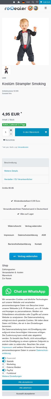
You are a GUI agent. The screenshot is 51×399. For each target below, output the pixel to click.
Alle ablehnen (25, 388)
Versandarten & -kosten (12, 272)
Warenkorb (7, 275)
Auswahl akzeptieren (25, 393)
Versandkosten (23, 147)
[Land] (23, 2)
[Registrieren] (19, 2)
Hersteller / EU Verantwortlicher (18, 179)
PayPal (10, 370)
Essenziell (11, 358)
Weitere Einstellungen (12, 376)
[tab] (25, 162)
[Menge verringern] (11, 134)
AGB (44, 235)
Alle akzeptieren (25, 382)
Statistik (10, 361)
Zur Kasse (6, 278)
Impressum (9, 235)
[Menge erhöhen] (11, 130)
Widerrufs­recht (14, 226)
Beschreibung (10, 162)
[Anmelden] (14, 2)
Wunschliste (10, 140)
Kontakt (38, 244)
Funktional (11, 373)
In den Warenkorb (31, 132)
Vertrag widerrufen (33, 226)
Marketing (11, 364)
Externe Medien (14, 367)
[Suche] (33, 2)
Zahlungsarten (8, 269)
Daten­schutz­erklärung (28, 235)
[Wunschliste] (37, 2)
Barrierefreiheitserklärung (19, 244)
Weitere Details (11, 171)
